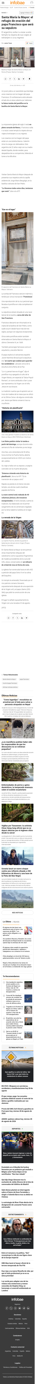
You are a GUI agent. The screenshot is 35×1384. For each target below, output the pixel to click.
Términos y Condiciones (10, 1367)
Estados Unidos (12, 1323)
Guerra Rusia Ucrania (18, 7)
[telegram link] (23, 1308)
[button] (3, 3)
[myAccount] (31, 2)
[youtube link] (19, 1308)
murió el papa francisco (10, 683)
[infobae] (17, 3)
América (10, 1319)
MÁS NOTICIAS (17, 913)
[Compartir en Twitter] (14, 78)
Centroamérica (9, 1328)
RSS (28, 1328)
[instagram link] (15, 1308)
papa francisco (24, 679)
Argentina (8, 1351)
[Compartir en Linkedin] (19, 78)
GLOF (9, 7)
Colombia (18, 1319)
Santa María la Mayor (9, 679)
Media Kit (20, 1356)
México (21, 1323)
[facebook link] (6, 1308)
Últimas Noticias (20, 1328)
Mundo (4, 12)
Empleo (17, 1340)
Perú (25, 1323)
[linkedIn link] (28, 1308)
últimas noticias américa (10, 687)
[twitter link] (11, 1308)
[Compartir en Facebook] (10, 78)
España (24, 1319)
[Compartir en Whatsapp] (5, 78)
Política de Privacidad (25, 1367)
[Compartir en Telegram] (23, 78)
